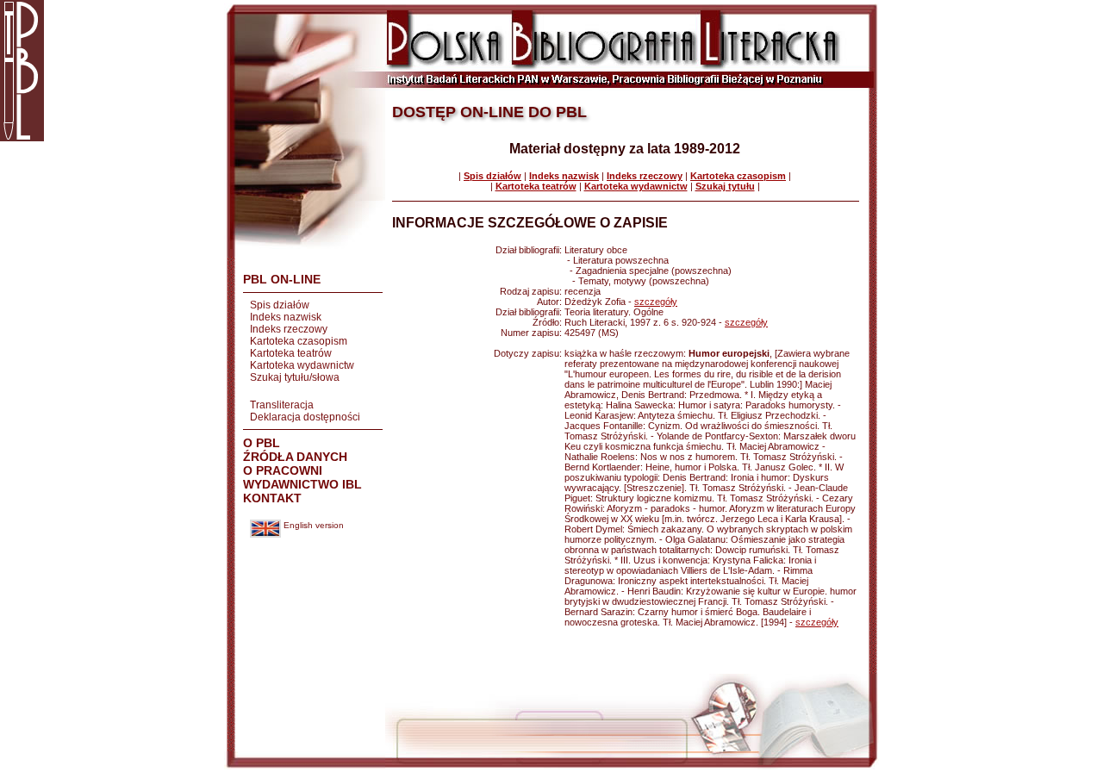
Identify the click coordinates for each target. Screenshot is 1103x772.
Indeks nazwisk (285, 317)
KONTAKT (272, 498)
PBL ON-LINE (282, 279)
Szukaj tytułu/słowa (295, 377)
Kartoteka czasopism (298, 341)
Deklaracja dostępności (305, 417)
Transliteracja (282, 405)
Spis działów (279, 305)
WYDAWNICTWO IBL (302, 484)
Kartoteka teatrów (291, 353)
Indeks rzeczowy (288, 329)
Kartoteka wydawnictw (302, 365)
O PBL (261, 443)
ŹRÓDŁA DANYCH (295, 457)
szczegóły (655, 301)
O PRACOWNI (282, 470)
